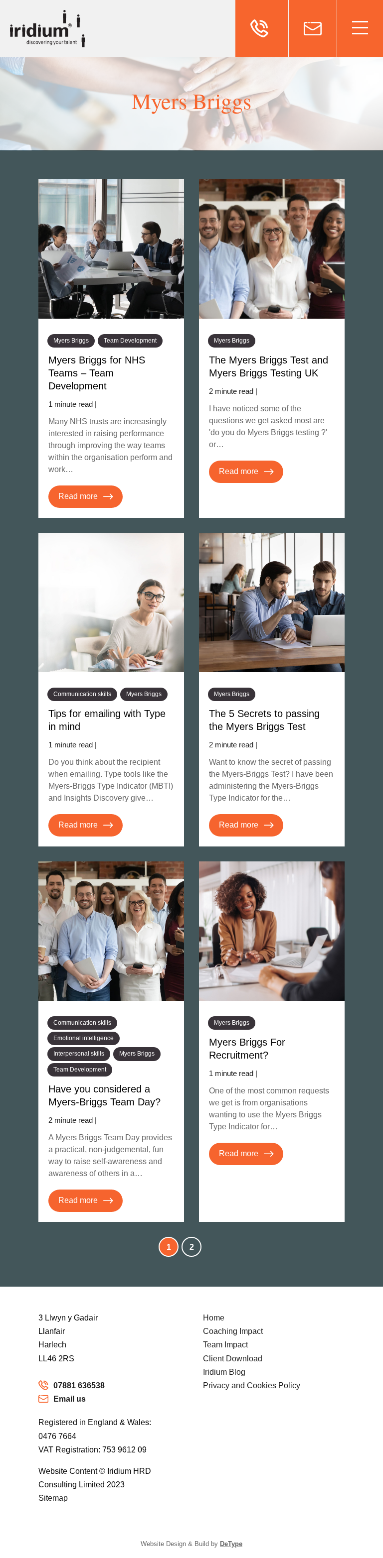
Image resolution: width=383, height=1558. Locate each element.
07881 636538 (79, 1385)
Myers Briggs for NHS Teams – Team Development (96, 373)
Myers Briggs (71, 340)
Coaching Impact (233, 1331)
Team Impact (225, 1344)
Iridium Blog (224, 1372)
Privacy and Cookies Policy (251, 1385)
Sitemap (53, 1498)
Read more (78, 496)
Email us (69, 1399)
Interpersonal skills (78, 1053)
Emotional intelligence (83, 1038)
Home (213, 1318)
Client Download (232, 1358)
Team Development (130, 340)
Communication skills (82, 694)
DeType (231, 1544)
